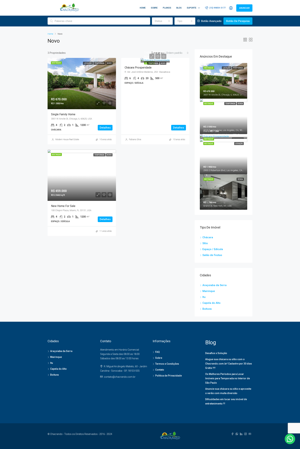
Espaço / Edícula (212, 249)
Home (143, 8)
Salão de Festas (212, 255)
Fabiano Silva (135, 139)
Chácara (207, 237)
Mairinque (208, 291)
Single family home (63, 114)
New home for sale (63, 206)
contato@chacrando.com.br (119, 376)
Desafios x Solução (216, 353)
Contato (159, 369)
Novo (163, 63)
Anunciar (244, 8)
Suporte (191, 8)
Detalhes (105, 127)
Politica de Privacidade (168, 375)
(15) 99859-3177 (217, 8)
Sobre (154, 8)
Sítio (205, 243)
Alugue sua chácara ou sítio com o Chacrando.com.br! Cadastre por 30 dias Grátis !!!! (228, 363)
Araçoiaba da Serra (214, 285)
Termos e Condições (167, 363)
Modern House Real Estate (67, 139)
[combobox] (162, 21)
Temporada (153, 63)
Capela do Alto (211, 302)
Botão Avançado (211, 21)
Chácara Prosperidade (138, 67)
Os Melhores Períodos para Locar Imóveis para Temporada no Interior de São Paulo (227, 378)
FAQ (157, 352)
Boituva (207, 308)
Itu (204, 297)
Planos (167, 8)
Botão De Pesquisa (238, 21)
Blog (179, 8)
